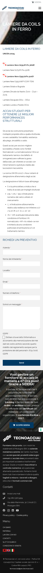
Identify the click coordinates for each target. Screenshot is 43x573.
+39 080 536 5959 (15, 498)
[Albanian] (5, 550)
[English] (9, 550)
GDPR (6, 334)
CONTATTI (7, 538)
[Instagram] (8, 510)
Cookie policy (22, 515)
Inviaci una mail (13, 494)
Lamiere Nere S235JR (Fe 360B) (20, 65)
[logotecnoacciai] (13, 8)
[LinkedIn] (13, 510)
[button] (40, 8)
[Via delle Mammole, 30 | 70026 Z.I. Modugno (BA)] (5, 504)
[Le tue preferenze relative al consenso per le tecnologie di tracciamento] (41, 430)
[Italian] (12, 550)
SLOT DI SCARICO (9, 542)
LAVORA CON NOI (9, 535)
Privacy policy (9, 515)
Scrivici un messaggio (12, 304)
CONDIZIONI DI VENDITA (12, 546)
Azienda (7, 248)
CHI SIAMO (7, 527)
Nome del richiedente (12, 259)
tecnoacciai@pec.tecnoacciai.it (21, 569)
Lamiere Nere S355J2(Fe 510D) (20, 76)
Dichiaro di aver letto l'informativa (20, 337)
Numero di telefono (11, 293)
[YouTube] (17, 510)
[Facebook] (4, 510)
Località (7, 270)
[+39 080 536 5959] (5, 498)
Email (6, 282)
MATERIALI (7, 531)
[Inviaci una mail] (5, 494)
